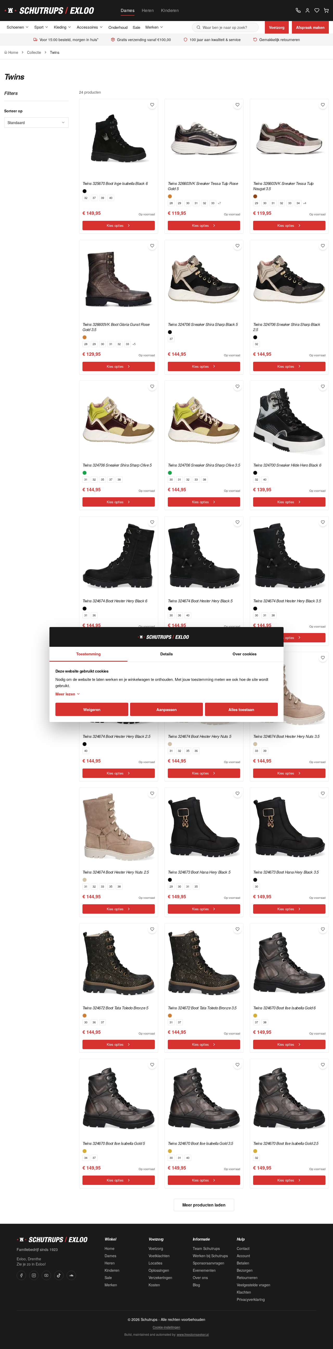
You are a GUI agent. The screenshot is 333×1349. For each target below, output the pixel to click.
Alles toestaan (241, 709)
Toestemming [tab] (88, 654)
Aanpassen (166, 709)
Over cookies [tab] (245, 654)
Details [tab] (166, 654)
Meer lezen (65, 694)
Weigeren (91, 709)
